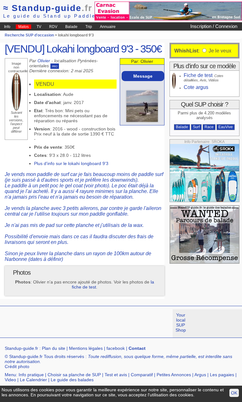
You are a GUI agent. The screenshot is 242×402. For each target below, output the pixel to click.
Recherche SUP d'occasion (29, 35)
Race (209, 127)
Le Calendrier (33, 379)
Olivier (43, 60)
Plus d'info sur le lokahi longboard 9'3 (71, 163)
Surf (196, 127)
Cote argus (196, 87)
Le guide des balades (72, 379)
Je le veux (219, 50)
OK (234, 392)
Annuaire (108, 27)
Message (143, 76)
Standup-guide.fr (21, 348)
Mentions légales (86, 348)
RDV (53, 27)
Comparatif (142, 374)
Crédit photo (17, 366)
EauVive (225, 127)
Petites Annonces (174, 374)
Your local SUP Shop (181, 322)
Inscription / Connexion (213, 26)
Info (7, 27)
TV (39, 27)
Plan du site (53, 348)
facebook (116, 348)
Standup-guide (47, 8)
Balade (71, 27)
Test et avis (116, 374)
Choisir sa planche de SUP (74, 374)
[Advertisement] (114, 323)
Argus (200, 374)
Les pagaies (222, 374)
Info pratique (31, 374)
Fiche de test (198, 75)
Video (10, 379)
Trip (88, 27)
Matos (23, 27)
